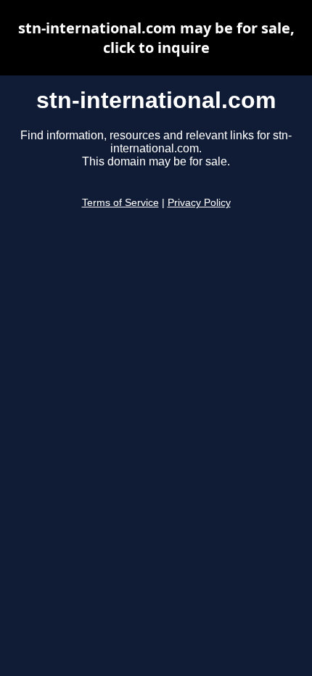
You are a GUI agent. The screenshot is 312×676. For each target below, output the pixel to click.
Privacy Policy (199, 202)
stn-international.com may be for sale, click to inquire (156, 37)
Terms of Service (120, 202)
